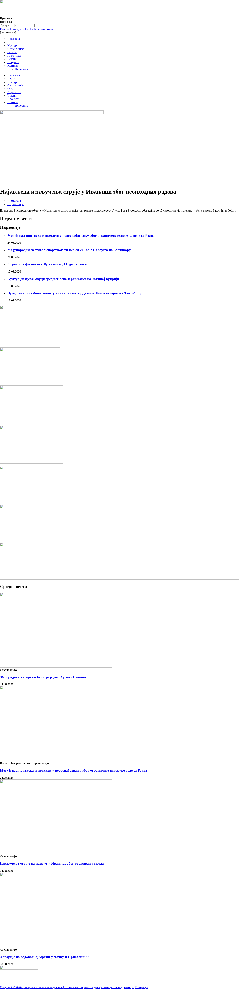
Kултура (12, 45)
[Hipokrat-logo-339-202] (31, 462)
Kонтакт (12, 65)
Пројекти (13, 62)
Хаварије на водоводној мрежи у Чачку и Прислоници (44, 957)
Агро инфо (14, 55)
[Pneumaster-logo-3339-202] (31, 541)
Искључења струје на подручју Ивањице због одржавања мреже (52, 863)
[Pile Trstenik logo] (31, 343)
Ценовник (21, 69)
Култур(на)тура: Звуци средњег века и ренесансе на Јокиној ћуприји (63, 279)
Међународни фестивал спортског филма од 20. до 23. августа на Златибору (69, 250)
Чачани (12, 58)
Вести (11, 42)
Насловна (13, 38)
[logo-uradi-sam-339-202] (31, 422)
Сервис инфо (15, 48)
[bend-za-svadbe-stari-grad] (30, 381)
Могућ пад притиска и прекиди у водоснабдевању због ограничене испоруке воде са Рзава (81, 235)
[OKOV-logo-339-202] (31, 502)
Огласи (12, 52)
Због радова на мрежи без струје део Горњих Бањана (43, 677)
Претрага (6, 18)
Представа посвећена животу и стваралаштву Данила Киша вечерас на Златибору (74, 293)
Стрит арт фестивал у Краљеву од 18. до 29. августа (49, 264)
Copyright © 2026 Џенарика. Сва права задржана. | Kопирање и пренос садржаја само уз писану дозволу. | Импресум (74, 987)
